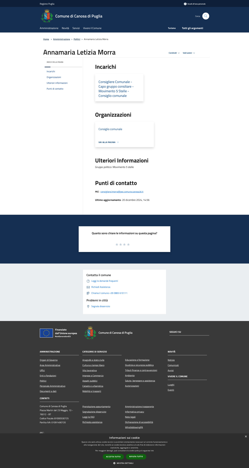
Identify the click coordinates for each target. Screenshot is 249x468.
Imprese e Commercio (92, 375)
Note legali (130, 417)
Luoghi (171, 384)
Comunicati (173, 365)
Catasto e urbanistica (92, 386)
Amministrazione (61, 39)
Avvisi (171, 370)
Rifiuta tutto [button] (136, 456)
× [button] (246, 437)
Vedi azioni (187, 52)
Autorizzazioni (132, 386)
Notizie (171, 360)
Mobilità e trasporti (91, 391)
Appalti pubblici (89, 381)
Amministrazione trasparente (139, 406)
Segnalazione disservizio (94, 411)
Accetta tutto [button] (113, 456)
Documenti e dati (48, 391)
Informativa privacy (134, 411)
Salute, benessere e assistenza (140, 380)
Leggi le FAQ (88, 417)
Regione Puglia (47, 3)
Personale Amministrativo (52, 386)
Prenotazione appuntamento (96, 406)
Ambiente (130, 375)
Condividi (173, 52)
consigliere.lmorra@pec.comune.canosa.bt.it (122, 191)
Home (46, 39)
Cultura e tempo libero (93, 365)
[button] (124, 463)
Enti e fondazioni (48, 375)
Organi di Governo (48, 360)
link (152, 450)
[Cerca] (205, 16)
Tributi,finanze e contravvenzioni (141, 370)
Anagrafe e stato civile (93, 360)
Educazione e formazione (137, 360)
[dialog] (124, 450)
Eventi (171, 390)
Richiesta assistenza (92, 422)
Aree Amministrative (50, 365)
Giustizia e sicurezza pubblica (139, 365)
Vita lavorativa (89, 370)
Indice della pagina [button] (55, 62)
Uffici (42, 370)
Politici (77, 39)
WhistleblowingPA (134, 427)
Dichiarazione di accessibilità (139, 422)
